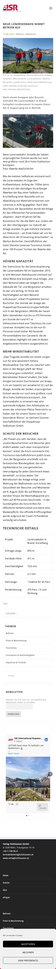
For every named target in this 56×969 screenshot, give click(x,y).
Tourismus (11, 647)
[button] (5, 774)
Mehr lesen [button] (14, 753)
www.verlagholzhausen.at (16, 858)
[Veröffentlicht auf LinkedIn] (46, 739)
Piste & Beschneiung (16, 640)
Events (6, 882)
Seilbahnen (30, 34)
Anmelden (13, 714)
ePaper (6, 897)
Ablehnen (28, 952)
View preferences (28, 960)
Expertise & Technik (16, 662)
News (5, 875)
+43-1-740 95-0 (10, 851)
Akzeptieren (28, 944)
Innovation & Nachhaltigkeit (20, 655)
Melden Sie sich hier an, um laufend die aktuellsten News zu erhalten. (26, 701)
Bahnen (20, 34)
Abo (5, 890)
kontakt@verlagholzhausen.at (18, 854)
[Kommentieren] (16, 807)
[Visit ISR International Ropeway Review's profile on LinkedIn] (11, 739)
